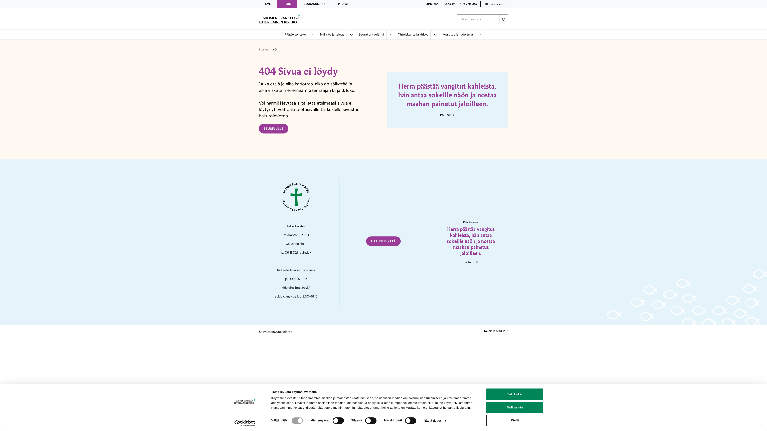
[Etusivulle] (279, 19)
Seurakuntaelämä (371, 34)
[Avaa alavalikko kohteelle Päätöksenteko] (313, 35)
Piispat (343, 4)
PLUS (287, 4)
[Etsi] (504, 19)
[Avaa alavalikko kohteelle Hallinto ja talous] (351, 35)
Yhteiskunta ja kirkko (413, 34)
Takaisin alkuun (495, 331)
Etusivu (263, 49)
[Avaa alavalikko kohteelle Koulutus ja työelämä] (480, 35)
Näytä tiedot (432, 420)
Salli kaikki (514, 394)
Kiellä (515, 420)
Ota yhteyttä (468, 4)
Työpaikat (449, 4)
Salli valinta (515, 407)
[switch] (338, 420)
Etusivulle (274, 129)
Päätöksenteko (295, 34)
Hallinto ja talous (332, 34)
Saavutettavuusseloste (275, 332)
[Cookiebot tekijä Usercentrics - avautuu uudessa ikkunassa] (244, 423)
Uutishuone (431, 4)
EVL (268, 4)
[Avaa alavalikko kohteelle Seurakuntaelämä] (391, 35)
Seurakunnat (314, 4)
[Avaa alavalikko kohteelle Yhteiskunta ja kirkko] (435, 35)
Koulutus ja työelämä (457, 34)
